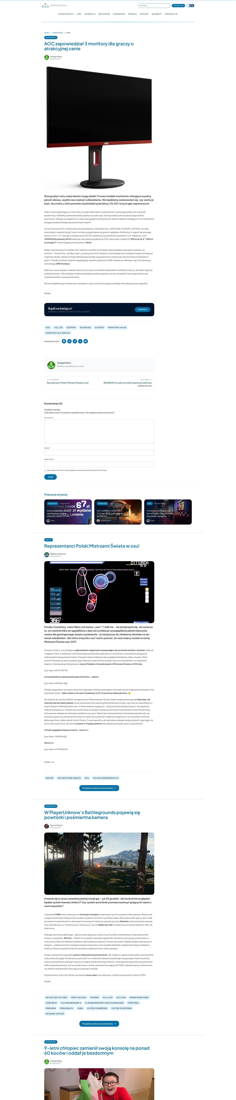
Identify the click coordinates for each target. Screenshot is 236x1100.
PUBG (80, 1008)
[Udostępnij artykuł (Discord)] (85, 341)
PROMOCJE (171, 14)
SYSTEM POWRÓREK (97, 1008)
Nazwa (47, 448)
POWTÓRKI (133, 1003)
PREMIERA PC (66, 1008)
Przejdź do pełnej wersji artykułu (97, 788)
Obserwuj (142, 309)
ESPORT (144, 14)
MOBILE (132, 14)
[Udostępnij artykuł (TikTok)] (75, 341)
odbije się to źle (105, 924)
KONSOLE (90, 14)
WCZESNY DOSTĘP (55, 1014)
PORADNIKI (119, 14)
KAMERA (94, 997)
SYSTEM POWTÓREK (121, 1008)
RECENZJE (104, 14)
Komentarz (48, 418)
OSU (87, 778)
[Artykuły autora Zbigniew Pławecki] (46, 554)
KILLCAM (121, 997)
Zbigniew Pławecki (58, 554)
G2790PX (99, 327)
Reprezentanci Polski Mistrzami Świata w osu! (92, 546)
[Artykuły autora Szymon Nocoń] (46, 826)
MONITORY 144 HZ (117, 327)
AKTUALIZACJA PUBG (56, 997)
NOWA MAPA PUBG (139, 997)
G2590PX (71, 327)
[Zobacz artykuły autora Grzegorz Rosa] (46, 57)
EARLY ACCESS (78, 997)
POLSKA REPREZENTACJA (105, 778)
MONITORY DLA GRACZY (58, 333)
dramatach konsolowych (82, 921)
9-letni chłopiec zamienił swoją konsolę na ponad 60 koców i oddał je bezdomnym (96, 1050)
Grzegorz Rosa (56, 56)
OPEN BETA (51, 1003)
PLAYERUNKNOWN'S (71, 1003)
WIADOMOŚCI (66, 14)
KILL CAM (108, 997)
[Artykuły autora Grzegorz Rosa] (51, 365)
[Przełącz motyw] (190, 5)
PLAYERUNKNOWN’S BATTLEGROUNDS (104, 1003)
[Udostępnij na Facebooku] (64, 341)
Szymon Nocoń (56, 825)
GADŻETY (157, 14)
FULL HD (58, 327)
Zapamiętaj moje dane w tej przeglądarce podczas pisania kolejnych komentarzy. (77, 470)
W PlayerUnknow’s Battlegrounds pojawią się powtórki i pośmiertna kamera (92, 815)
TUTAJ (142, 975)
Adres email (49, 459)
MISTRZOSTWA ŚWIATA (69, 778)
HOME (46, 33)
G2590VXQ (85, 327)
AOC (48, 327)
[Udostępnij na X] (80, 341)
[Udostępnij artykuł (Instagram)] (69, 341)
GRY (79, 14)
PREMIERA (51, 1008)
